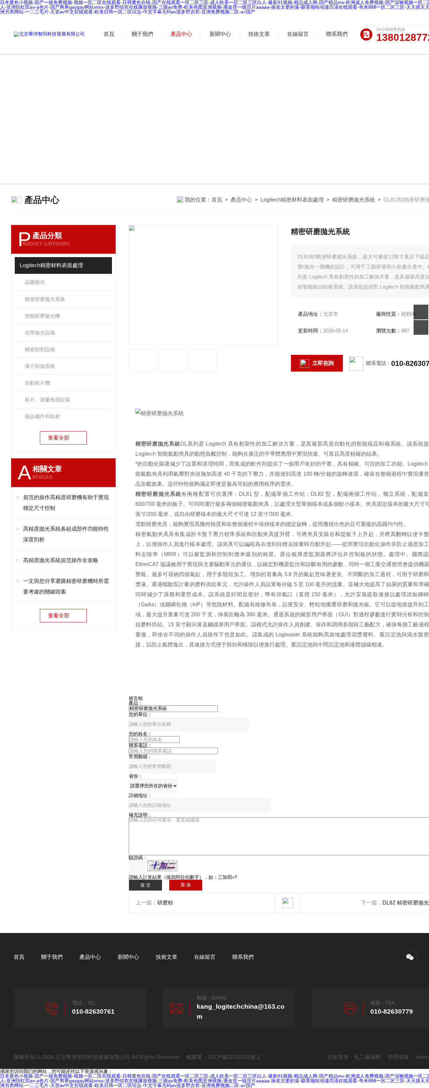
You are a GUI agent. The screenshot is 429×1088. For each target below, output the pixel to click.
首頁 (109, 34)
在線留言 (298, 34)
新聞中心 (220, 34)
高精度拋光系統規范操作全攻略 (60, 560)
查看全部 (58, 438)
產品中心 (181, 34)
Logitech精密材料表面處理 (292, 200)
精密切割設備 (40, 349)
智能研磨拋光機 (42, 316)
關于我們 (142, 34)
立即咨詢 (323, 363)
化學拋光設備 (40, 332)
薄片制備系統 (40, 366)
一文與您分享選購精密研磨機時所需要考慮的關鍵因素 (66, 586)
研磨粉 (165, 903)
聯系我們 (337, 34)
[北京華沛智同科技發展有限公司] (49, 34)
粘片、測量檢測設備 (47, 399)
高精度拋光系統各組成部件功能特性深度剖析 (66, 534)
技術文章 (259, 34)
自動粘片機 (37, 383)
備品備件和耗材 (42, 416)
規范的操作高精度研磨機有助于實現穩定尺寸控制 (66, 502)
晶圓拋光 (35, 282)
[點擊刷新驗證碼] (162, 865)
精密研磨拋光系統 (353, 200)
